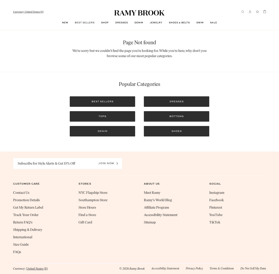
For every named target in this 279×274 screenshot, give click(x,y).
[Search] (243, 11)
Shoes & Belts (179, 22)
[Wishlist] (257, 12)
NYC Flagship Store (92, 193)
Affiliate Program (156, 207)
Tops (102, 116)
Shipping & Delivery (27, 230)
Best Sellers (85, 22)
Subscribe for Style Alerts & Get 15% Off (46, 163)
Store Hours (87, 207)
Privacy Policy (194, 268)
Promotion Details (26, 200)
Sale (213, 22)
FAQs (17, 252)
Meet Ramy (152, 193)
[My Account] (250, 11)
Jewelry (156, 22)
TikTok (214, 222)
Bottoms (176, 116)
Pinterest (215, 207)
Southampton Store (92, 200)
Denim (138, 22)
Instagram (216, 193)
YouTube (216, 215)
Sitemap (150, 222)
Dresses (121, 22)
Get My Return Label (28, 207)
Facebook (216, 200)
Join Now (106, 163)
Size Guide (21, 244)
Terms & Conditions (221, 268)
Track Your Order (26, 215)
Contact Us (21, 193)
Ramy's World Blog (158, 200)
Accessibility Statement (160, 215)
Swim (200, 22)
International (22, 237)
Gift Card (85, 222)
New (65, 22)
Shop (105, 22)
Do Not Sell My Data (253, 268)
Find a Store (87, 215)
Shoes (177, 131)
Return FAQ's (22, 222)
